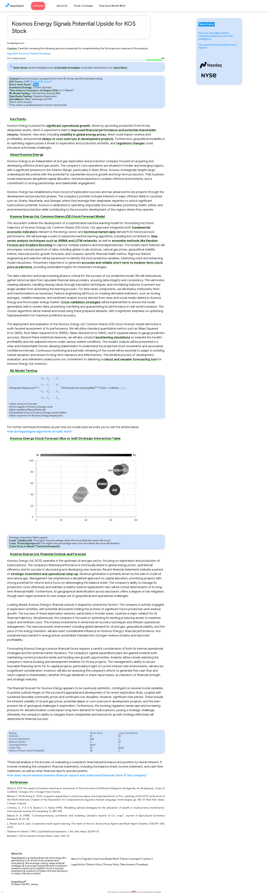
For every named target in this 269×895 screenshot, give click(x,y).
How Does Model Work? (106, 858)
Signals (87, 858)
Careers (146, 858)
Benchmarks (128, 864)
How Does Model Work (112, 5)
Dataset (34, 53)
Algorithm (12, 53)
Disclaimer (45, 53)
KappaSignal (17, 5)
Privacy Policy (111, 864)
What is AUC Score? (40, 81)
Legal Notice (78, 864)
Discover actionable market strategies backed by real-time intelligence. (215, 36)
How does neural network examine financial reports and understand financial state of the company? (77, 775)
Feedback (142, 864)
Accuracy (24, 53)
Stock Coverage (83, 5)
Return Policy (94, 864)
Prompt (39, 5)
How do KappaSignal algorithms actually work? (39, 431)
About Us (62, 5)
